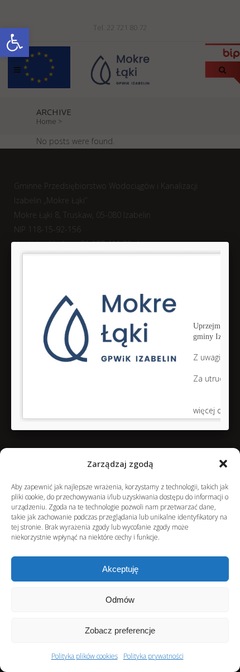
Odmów (120, 599)
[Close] (229, 242)
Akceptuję (120, 569)
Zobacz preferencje (120, 630)
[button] (223, 463)
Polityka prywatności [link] (153, 656)
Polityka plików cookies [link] (84, 656)
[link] (14, 42)
